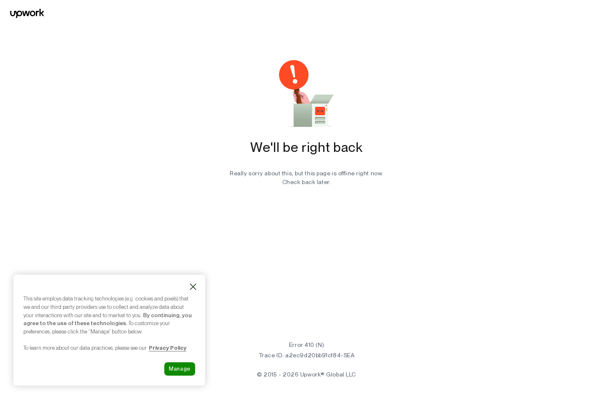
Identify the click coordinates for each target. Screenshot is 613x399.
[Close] (193, 286)
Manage (180, 369)
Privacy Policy (167, 347)
